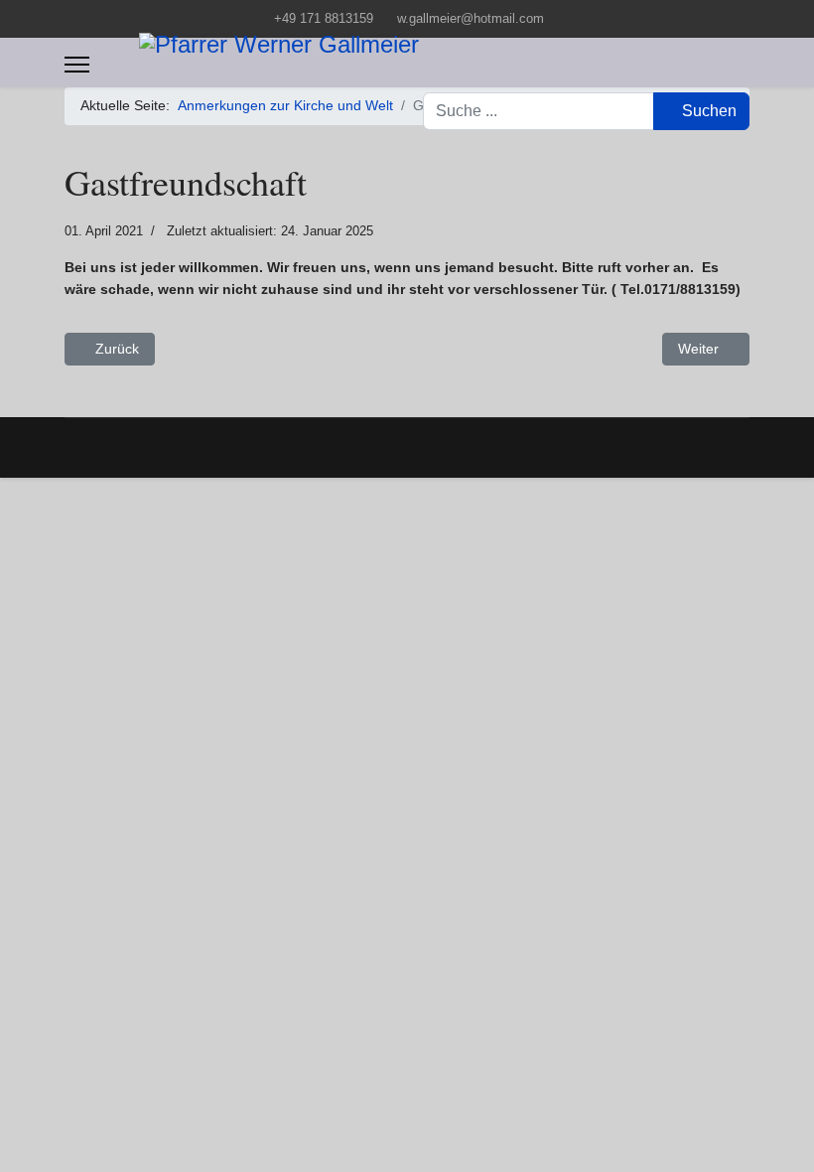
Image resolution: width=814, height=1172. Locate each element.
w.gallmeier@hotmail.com (470, 19)
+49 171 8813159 (323, 19)
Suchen (707, 110)
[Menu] (77, 64)
